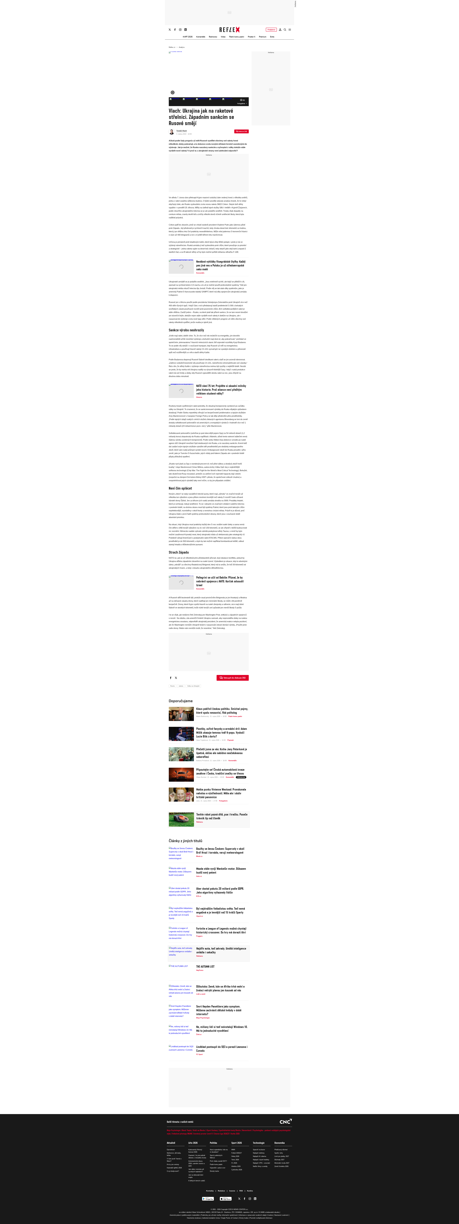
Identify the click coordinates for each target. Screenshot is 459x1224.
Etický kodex (243, 1218)
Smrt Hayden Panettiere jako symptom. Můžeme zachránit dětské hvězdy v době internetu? (218, 1010)
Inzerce (232, 1191)
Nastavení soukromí (281, 1215)
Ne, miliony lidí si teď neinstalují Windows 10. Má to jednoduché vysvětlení (222, 1028)
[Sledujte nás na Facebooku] (175, 30)
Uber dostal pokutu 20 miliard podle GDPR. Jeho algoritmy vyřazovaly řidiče (220, 890)
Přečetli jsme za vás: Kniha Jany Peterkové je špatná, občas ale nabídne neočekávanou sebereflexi (221, 753)
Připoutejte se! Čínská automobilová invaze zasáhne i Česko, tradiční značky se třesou (220, 771)
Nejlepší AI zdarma (259, 1156)
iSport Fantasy (212, 1130)
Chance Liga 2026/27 (221, 1133)
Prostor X (251, 37)
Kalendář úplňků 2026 (174, 1168)
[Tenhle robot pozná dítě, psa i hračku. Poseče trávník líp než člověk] (181, 819)
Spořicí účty (278, 1153)
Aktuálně (171, 1142)
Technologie (259, 1142)
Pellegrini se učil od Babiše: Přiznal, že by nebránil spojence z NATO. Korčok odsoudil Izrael (220, 581)
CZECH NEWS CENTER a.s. (238, 1209)
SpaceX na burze (259, 1150)
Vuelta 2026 (235, 1133)
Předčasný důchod (280, 1150)
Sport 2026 (236, 1142)
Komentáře (200, 37)
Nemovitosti (246, 1130)
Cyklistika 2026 (236, 1170)
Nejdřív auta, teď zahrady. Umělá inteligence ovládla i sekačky (221, 950)
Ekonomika (279, 1142)
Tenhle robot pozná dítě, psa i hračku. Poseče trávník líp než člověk (221, 816)
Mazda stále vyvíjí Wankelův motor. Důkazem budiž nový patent (221, 870)
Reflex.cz (172, 47)
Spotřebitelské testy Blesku (230, 1130)
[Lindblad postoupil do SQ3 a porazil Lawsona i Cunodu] (181, 1052)
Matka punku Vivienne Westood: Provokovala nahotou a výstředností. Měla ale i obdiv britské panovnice (221, 793)
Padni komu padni (236, 37)
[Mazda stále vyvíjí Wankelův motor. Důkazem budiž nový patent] (181, 874)
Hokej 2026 (235, 1156)
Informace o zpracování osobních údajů (252, 1215)
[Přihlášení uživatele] (280, 29)
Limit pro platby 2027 (281, 1156)
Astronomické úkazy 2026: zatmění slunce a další (196, 1163)
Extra (272, 37)
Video (223, 37)
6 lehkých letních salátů (196, 1181)
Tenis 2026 (235, 1160)
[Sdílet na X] (176, 678)
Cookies (270, 1215)
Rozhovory (213, 37)
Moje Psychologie (173, 1130)
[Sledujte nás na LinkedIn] (185, 30)
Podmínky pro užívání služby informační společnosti (219, 1215)
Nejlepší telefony (259, 1153)
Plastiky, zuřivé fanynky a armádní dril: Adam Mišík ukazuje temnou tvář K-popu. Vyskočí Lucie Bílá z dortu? (221, 732)
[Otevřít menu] (289, 29)
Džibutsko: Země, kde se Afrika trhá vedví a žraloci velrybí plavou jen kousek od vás (220, 988)
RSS (241, 1191)
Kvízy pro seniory (173, 1164)
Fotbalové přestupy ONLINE (182, 1133)
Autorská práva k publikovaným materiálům (185, 1215)
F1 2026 (234, 1163)
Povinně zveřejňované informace (261, 1218)
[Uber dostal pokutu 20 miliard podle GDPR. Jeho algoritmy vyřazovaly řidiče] (181, 894)
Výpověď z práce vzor (217, 1168)
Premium (262, 37)
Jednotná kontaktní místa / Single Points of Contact (220, 1218)
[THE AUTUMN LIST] (181, 972)
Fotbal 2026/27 (236, 1153)
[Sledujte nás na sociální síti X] (170, 30)
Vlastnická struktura (194, 1218)
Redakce (221, 1191)
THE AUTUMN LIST (205, 966)
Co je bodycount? (173, 1171)
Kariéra (250, 1191)
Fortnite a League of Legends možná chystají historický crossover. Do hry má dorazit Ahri (221, 930)
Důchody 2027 (279, 1160)
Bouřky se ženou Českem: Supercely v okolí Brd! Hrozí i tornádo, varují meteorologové (220, 850)
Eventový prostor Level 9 (203, 1133)
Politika (213, 1142)
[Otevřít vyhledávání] (285, 29)
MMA (233, 1150)
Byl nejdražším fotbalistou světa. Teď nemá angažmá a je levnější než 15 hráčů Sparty (220, 910)
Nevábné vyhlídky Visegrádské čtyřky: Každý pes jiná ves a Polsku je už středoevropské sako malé (221, 265)
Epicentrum (171, 1150)
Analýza (181, 47)
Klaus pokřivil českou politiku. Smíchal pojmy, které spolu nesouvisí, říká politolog (222, 710)
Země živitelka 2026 (281, 1166)
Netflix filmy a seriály (260, 1166)
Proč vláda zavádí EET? (218, 1161)
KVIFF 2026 (187, 37)
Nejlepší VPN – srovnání (261, 1163)
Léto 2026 (193, 1142)
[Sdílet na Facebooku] (171, 678)
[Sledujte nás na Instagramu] (180, 30)
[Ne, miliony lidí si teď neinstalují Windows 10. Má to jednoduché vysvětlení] (181, 1032)
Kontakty (210, 1191)
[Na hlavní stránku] (230, 30)
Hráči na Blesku (199, 1130)
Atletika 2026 (235, 1166)
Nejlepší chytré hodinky (261, 1160)
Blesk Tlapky (187, 1130)
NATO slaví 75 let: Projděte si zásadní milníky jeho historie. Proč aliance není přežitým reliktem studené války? (221, 389)
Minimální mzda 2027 (281, 1163)
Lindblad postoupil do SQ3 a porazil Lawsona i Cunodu (221, 1048)
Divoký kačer (214, 1171)
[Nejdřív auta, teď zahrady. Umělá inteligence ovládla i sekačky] (181, 954)
